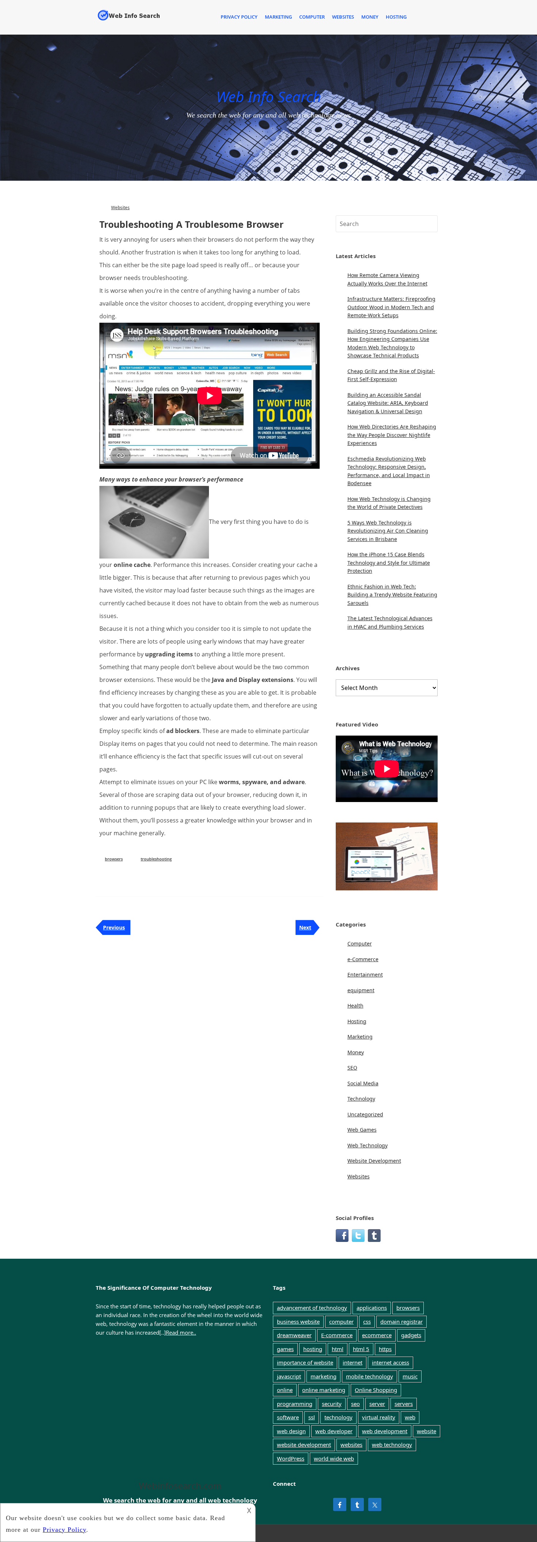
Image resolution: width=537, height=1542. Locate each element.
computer (341, 1321)
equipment (360, 990)
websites (351, 1444)
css (367, 1321)
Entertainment (365, 974)
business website (298, 1321)
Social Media (362, 1083)
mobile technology (369, 1376)
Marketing (278, 17)
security (332, 1403)
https (385, 1349)
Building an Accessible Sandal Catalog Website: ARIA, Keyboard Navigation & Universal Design (387, 403)
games (285, 1349)
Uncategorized (365, 1114)
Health (355, 1005)
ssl (311, 1417)
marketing (323, 1376)
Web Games (362, 1129)
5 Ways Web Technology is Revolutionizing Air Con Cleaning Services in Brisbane (387, 530)
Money (369, 17)
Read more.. (181, 1332)
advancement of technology (312, 1307)
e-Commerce (362, 959)
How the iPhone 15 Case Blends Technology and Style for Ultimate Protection (388, 562)
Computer (312, 17)
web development (384, 1431)
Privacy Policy (239, 17)
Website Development (374, 1160)
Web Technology (367, 1145)
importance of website (305, 1362)
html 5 (361, 1349)
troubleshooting (156, 859)
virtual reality (378, 1417)
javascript (289, 1376)
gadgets (411, 1335)
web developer (334, 1431)
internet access (390, 1362)
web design (291, 1431)
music (410, 1376)
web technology (392, 1444)
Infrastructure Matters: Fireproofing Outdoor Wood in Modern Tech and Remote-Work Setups (391, 307)
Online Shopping (376, 1389)
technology (338, 1417)
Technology (361, 1098)
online (285, 1389)
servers (404, 1403)
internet (352, 1362)
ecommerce (377, 1335)
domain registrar (401, 1321)
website (426, 1431)
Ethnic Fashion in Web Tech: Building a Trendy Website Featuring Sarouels (392, 594)
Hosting (396, 17)
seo (355, 1403)
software (288, 1417)
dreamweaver (294, 1335)
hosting (312, 1349)
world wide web (334, 1458)
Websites (343, 17)
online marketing (323, 1389)
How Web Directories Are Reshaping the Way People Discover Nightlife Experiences (391, 434)
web (410, 1417)
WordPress (290, 1458)
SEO (352, 1067)
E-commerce (337, 1335)
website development (304, 1444)
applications (372, 1307)
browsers (114, 859)
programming (294, 1403)
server (377, 1403)
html (337, 1349)
